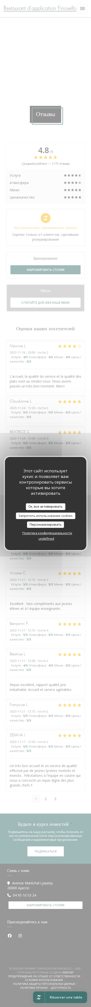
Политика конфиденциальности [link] (47, 533)
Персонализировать (46, 524)
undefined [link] (46, 538)
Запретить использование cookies (45, 515)
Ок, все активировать (45, 506)
